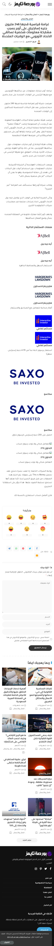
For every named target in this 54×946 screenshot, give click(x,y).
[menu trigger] (49, 4)
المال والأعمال (27, 19)
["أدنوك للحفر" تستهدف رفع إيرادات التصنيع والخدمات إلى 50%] (14, 807)
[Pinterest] (23, 548)
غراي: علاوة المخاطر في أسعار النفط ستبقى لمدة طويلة (15, 762)
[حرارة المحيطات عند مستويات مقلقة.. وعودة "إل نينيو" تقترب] (40, 767)
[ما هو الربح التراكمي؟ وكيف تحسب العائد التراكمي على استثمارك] (14, 723)
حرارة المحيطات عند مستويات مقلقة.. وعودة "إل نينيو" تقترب (40, 782)
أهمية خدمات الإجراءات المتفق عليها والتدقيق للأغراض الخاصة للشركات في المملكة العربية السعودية (14, 695)
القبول (7, 942)
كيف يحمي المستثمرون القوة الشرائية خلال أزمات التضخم (40, 738)
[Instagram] (36, 869)
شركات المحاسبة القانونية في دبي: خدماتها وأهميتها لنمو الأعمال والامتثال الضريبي (40, 695)
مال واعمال (20, 730)
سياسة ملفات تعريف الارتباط (18, 937)
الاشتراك (44, 930)
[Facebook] (37, 548)
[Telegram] (9, 548)
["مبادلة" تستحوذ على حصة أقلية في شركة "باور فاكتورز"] (40, 807)
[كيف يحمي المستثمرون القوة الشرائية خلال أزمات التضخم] (40, 723)
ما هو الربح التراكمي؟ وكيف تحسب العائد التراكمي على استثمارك (15, 738)
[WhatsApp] (16, 548)
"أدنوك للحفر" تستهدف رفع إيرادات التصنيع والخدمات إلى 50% (14, 822)
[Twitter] (30, 548)
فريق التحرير (31, 42)
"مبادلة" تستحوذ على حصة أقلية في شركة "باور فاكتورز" (42, 822)
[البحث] (5, 4)
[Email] (37, 555)
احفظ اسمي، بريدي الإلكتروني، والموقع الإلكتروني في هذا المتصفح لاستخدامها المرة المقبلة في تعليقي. (28, 639)
